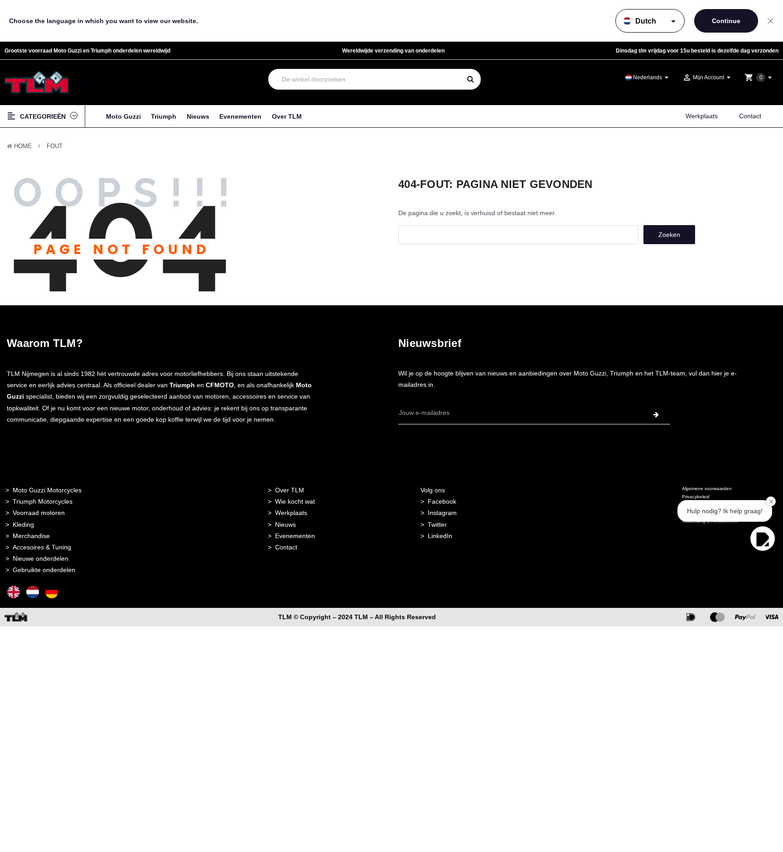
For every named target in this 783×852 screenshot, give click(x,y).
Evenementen (240, 116)
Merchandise (31, 535)
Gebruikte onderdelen (44, 569)
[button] (762, 538)
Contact (750, 116)
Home (23, 146)
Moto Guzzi (123, 116)
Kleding (23, 524)
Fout (55, 146)
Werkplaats (702, 116)
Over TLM (287, 116)
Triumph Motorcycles (42, 501)
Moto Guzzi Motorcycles (47, 490)
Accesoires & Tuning (42, 547)
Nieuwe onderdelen (40, 558)
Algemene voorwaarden (707, 488)
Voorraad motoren (39, 512)
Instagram (442, 512)
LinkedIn (440, 535)
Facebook (442, 501)
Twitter (437, 524)
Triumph (163, 116)
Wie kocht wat (295, 501)
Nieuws (198, 116)
